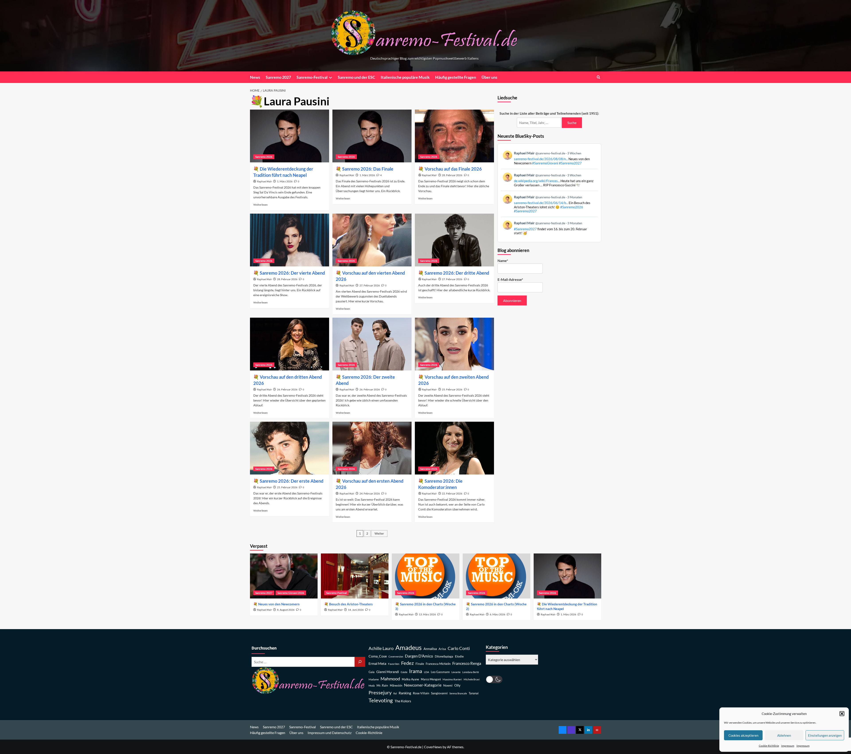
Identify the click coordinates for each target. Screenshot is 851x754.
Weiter (379, 533)
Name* (503, 260)
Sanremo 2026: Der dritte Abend (457, 273)
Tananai (473, 693)
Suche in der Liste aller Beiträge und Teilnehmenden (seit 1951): (549, 113)
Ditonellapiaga (444, 656)
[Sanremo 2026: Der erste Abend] (289, 448)
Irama (415, 671)
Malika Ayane (410, 679)
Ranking (405, 693)
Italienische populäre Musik (405, 77)
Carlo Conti (459, 648)
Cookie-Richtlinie (769, 745)
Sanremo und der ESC (356, 77)
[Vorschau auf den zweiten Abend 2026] (454, 344)
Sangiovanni (439, 693)
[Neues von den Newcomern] (284, 575)
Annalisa (430, 648)
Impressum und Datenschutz (329, 732)
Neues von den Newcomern (279, 604)
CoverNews (433, 747)
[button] (842, 713)
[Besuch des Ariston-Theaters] (354, 575)
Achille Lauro (381, 648)
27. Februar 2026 (369, 285)
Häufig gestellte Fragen (455, 77)
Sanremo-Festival (312, 77)
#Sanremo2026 (571, 207)
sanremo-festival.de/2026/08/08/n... (541, 159)
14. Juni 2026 (356, 609)
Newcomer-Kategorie (422, 685)
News (255, 77)
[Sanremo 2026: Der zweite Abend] (372, 344)
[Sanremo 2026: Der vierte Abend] (289, 240)
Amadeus (408, 647)
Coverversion (395, 656)
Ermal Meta (377, 663)
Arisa (442, 649)
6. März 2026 (497, 614)
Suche (571, 122)
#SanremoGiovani (545, 163)
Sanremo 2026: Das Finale (367, 168)
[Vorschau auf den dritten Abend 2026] (289, 344)
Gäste (404, 672)
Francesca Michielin (438, 663)
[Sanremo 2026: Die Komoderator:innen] (454, 448)
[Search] (598, 77)
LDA (426, 672)
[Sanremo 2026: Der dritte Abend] (454, 240)
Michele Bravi (472, 679)
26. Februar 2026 (287, 389)
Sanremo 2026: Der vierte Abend (292, 273)
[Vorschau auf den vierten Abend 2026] (372, 240)
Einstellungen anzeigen (825, 735)
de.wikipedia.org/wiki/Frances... (537, 181)
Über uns (489, 77)
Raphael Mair (264, 181)
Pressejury (380, 692)
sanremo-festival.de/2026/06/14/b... (541, 203)
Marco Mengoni (431, 679)
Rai (395, 693)
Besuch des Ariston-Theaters (351, 604)
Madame (374, 679)
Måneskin (396, 685)
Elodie (459, 656)
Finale (420, 663)
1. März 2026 (285, 181)
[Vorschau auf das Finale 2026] (454, 136)
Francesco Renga (466, 663)
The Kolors (402, 701)
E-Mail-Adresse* (510, 279)
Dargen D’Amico (419, 656)
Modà (372, 685)
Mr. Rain (382, 685)
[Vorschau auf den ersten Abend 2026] (372, 448)
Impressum (787, 745)
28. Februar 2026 (452, 175)
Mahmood (390, 678)
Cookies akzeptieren (743, 735)
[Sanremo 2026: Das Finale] (372, 136)
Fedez (407, 663)
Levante (456, 672)
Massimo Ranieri (452, 679)
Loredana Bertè (470, 672)
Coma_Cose (378, 656)
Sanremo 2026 (263, 156)
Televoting (381, 700)
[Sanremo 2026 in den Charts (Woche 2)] (496, 575)
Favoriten (393, 663)
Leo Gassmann (440, 672)
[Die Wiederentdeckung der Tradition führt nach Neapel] (289, 136)
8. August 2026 (286, 609)
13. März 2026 (427, 614)
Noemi (448, 685)
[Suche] (360, 662)
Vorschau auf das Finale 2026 (453, 168)
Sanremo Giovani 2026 (290, 593)
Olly (457, 685)
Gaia (372, 672)
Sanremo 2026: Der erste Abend (291, 481)
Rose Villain (421, 693)
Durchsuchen (264, 648)
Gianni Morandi (387, 672)
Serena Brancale (458, 693)
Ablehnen (784, 735)
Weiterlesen (260, 204)
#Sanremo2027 (570, 163)
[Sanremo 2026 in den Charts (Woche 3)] (425, 575)
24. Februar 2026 (369, 493)
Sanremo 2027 (278, 77)
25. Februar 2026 (452, 389)
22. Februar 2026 (452, 493)
